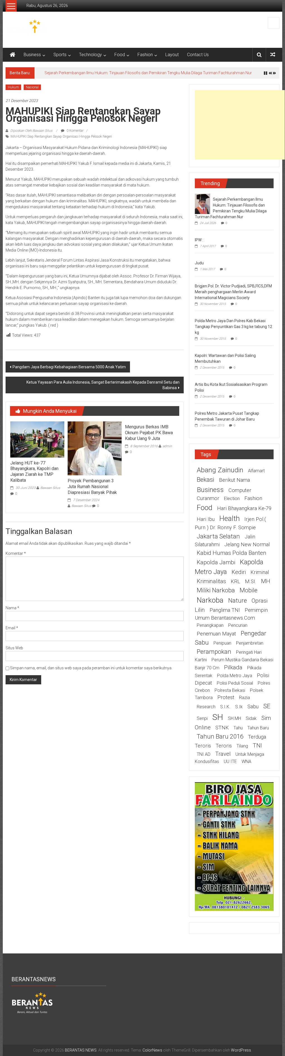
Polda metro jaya (234, 675)
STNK (222, 728)
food (204, 507)
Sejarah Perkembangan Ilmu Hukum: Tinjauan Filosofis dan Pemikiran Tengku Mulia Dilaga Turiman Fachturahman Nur (148, 73)
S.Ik (239, 706)
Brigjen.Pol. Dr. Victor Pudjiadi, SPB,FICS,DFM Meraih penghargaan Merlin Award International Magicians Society (233, 292)
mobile (248, 590)
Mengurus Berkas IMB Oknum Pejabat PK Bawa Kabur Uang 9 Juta (149, 432)
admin (167, 446)
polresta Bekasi (230, 690)
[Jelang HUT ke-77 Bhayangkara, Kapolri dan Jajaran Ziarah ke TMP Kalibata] (37, 439)
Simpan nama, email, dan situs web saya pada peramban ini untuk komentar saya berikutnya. (91, 668)
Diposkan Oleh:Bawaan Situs (31, 131)
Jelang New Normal (247, 544)
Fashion (145, 54)
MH (265, 581)
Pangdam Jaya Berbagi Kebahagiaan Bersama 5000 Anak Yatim (69, 367)
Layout (172, 54)
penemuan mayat (216, 634)
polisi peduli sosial (235, 683)
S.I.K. (225, 706)
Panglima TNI (225, 610)
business (210, 490)
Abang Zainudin (220, 470)
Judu (199, 263)
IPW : (199, 240)
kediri (239, 572)
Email (12, 628)
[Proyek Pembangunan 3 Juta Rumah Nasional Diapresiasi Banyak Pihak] (95, 448)
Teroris (224, 746)
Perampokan (214, 651)
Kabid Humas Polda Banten (231, 553)
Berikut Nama (234, 480)
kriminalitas (211, 581)
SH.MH (234, 718)
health (229, 518)
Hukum (13, 87)
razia (244, 697)
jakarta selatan (218, 536)
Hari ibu (206, 519)
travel (223, 754)
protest (225, 697)
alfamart (256, 470)
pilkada (233, 667)
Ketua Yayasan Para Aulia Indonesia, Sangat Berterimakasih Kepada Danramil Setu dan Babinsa (103, 385)
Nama (12, 608)
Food (119, 54)
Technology (90, 54)
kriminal (259, 572)
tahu (238, 727)
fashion (253, 498)
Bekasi (205, 479)
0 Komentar (74, 131)
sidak (251, 718)
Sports (60, 54)
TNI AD (203, 754)
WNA (246, 761)
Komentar (16, 553)
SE (266, 706)
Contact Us (198, 54)
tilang (242, 746)
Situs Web (14, 648)
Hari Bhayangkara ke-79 (244, 508)
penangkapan (210, 625)
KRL (235, 581)
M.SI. (250, 581)
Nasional (32, 87)
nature (237, 600)
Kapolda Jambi (216, 562)
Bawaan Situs (50, 488)
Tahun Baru (258, 727)
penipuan (222, 643)
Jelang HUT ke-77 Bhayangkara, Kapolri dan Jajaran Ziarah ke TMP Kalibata (34, 471)
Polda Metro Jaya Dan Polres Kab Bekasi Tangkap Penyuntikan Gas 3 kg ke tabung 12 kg (233, 327)
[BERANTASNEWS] (32, 1002)
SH (217, 717)
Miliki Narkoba (216, 590)
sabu (253, 707)
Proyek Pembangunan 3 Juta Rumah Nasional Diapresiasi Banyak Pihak (92, 486)
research (206, 706)
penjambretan (249, 643)
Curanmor (208, 498)
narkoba (210, 600)
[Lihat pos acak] (272, 55)
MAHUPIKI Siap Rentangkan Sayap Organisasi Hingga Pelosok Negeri (61, 136)
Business (32, 54)
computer (240, 490)
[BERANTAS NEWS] (12, 55)
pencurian (237, 625)
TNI (257, 745)
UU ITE (230, 761)
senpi (202, 718)
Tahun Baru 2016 (220, 736)
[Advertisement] (240, 125)
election (232, 498)
